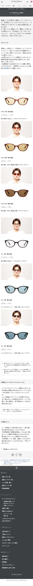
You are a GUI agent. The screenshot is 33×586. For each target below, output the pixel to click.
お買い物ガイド (6, 531)
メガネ (2, 5)
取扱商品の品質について (9, 501)
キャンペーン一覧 (8, 513)
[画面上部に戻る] (16, 468)
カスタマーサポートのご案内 (9, 543)
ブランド (24, 5)
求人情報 (4, 559)
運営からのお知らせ (7, 511)
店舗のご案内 (5, 508)
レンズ (19, 5)
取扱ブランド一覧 (7, 485)
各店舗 (6, 68)
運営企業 (4, 556)
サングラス (8, 5)
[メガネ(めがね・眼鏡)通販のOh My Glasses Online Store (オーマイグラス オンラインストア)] (16, 575)
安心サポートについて (9, 503)
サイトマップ (5, 545)
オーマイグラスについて (8, 498)
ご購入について (6, 534)
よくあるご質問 (6, 540)
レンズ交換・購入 (7, 482)
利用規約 (4, 562)
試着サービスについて (8, 537)
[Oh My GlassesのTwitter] (12, 454)
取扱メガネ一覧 (6, 476)
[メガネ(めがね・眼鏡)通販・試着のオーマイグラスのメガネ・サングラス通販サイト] (16, 2)
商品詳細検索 (5, 488)
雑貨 (14, 5)
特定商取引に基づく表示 (8, 567)
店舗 (30, 5)
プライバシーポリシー (8, 565)
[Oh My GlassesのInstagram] (20, 454)
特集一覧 (6, 515)
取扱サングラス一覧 (7, 479)
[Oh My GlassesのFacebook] (16, 454)
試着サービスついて (8, 505)
